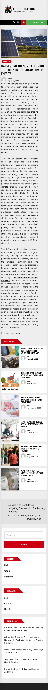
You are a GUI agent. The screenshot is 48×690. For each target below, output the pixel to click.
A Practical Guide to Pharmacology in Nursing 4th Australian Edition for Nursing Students (23, 640)
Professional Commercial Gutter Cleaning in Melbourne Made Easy (32, 351)
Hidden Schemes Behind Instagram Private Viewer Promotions (31, 399)
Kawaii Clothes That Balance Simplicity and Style (22, 670)
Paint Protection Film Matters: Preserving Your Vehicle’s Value (32, 473)
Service (6, 61)
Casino (7, 603)
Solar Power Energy (13, 333)
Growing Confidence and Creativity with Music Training (31, 448)
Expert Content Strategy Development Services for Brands (32, 424)
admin (9, 79)
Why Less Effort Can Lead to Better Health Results (21, 660)
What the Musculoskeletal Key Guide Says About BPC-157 (23, 651)
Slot (6, 598)
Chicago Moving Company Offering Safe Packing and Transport (32, 375)
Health (7, 609)
